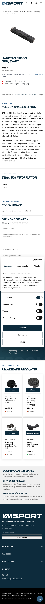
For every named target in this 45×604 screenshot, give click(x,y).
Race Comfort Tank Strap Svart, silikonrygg (32, 402)
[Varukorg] (36, 3)
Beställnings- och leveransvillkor (25, 593)
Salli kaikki (22, 328)
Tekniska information (26, 95)
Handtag (29, 11)
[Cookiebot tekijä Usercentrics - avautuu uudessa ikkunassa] (32, 260)
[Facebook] (7, 575)
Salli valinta (22, 335)
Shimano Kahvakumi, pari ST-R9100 (33, 444)
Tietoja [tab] (37, 266)
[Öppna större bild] (40, 23)
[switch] (39, 304)
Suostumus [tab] (8, 266)
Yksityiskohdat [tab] (22, 266)
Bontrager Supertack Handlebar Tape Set (11, 445)
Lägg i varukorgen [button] (33, 433)
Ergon (4, 54)
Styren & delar (18, 11)
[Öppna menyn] (41, 3)
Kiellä (22, 342)
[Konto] (31, 3)
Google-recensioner (14, 579)
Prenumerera (22, 538)
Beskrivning (7, 95)
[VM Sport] (12, 3)
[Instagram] (3, 575)
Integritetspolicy (7, 593)
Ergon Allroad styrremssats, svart (10, 401)
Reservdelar (7, 11)
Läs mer (12, 390)
